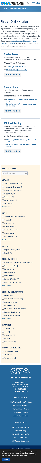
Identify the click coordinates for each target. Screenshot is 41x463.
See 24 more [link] (6, 240)
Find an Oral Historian (20, 405)
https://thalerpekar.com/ (16, 70)
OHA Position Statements (20, 441)
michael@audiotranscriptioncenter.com (21, 140)
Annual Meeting (20, 431)
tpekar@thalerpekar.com (17, 66)
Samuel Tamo (11, 87)
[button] (28, 3)
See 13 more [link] (6, 286)
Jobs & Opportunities (20, 416)
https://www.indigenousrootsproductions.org (21, 105)
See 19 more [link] (6, 319)
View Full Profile (11, 75)
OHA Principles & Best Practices (20, 402)
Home (6, 9)
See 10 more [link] (6, 207)
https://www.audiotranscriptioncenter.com (21, 145)
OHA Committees (20, 438)
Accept (6, 459)
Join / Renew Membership (21, 427)
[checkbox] (20, 184)
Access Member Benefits (20, 434)
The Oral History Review (20, 409)
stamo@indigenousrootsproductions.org (21, 100)
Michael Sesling (12, 123)
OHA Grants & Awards (20, 412)
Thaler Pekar (11, 54)
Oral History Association (20, 378)
